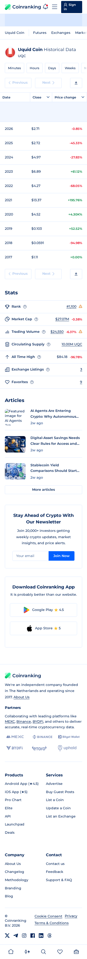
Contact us (55, 864)
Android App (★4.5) (22, 783)
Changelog (14, 872)
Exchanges (60, 32)
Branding (13, 888)
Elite (9, 808)
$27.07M (62, 319)
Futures (39, 32)
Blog (9, 896)
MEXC (10, 721)
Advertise (54, 783)
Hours (34, 68)
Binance (23, 721)
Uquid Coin (14, 32)
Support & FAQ (59, 880)
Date (6, 97)
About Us (21, 697)
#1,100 (71, 306)
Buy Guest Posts (60, 792)
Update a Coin (58, 808)
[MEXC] (15, 736)
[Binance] (42, 737)
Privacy (71, 916)
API (8, 816)
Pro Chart (13, 800)
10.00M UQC (72, 344)
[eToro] (39, 748)
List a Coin (55, 800)
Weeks (70, 68)
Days (52, 68)
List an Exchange (61, 816)
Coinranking (26, 7)
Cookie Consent (48, 916)
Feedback (54, 872)
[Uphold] (67, 748)
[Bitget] (68, 737)
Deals (9, 832)
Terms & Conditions (52, 923)
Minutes (14, 68)
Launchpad (14, 824)
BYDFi (38, 721)
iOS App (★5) (16, 792)
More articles (43, 489)
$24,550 (57, 331)
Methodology (16, 880)
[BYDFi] (14, 748)
